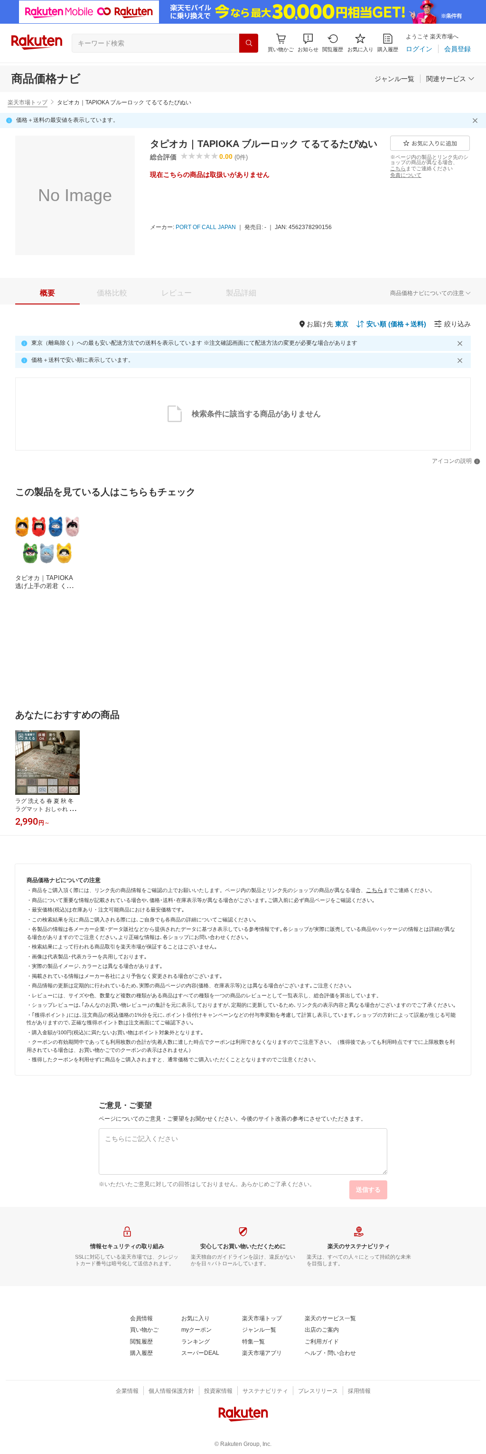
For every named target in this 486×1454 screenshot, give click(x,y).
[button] (308, 43)
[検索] (248, 43)
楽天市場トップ (27, 102)
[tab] (47, 293)
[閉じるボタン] (476, 120)
